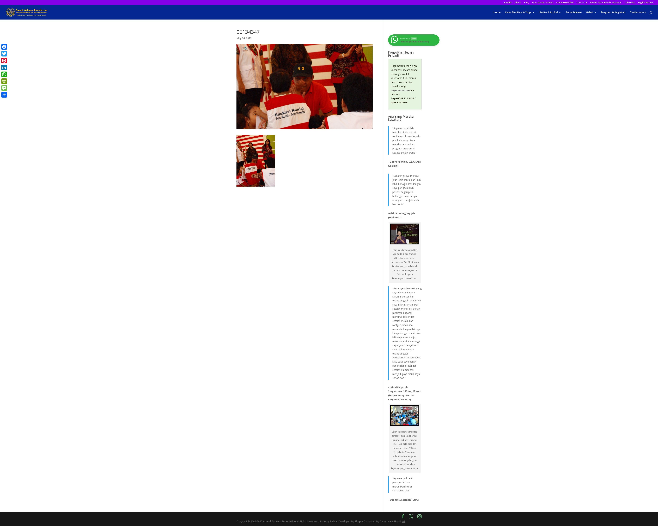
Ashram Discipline (565, 3)
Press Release (574, 12)
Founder (508, 3)
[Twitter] (4, 53)
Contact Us (582, 3)
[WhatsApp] (4, 74)
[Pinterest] (4, 60)
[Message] (4, 88)
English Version (645, 3)
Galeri (589, 12)
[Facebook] (4, 46)
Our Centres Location (542, 3)
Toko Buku (629, 3)
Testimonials (638, 12)
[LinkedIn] (4, 67)
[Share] (4, 94)
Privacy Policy (328, 521)
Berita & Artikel (548, 12)
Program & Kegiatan (613, 12)
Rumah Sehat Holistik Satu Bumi (605, 3)
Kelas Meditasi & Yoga (518, 12)
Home (497, 12)
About (518, 3)
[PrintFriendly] (4, 81)
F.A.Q (526, 3)
